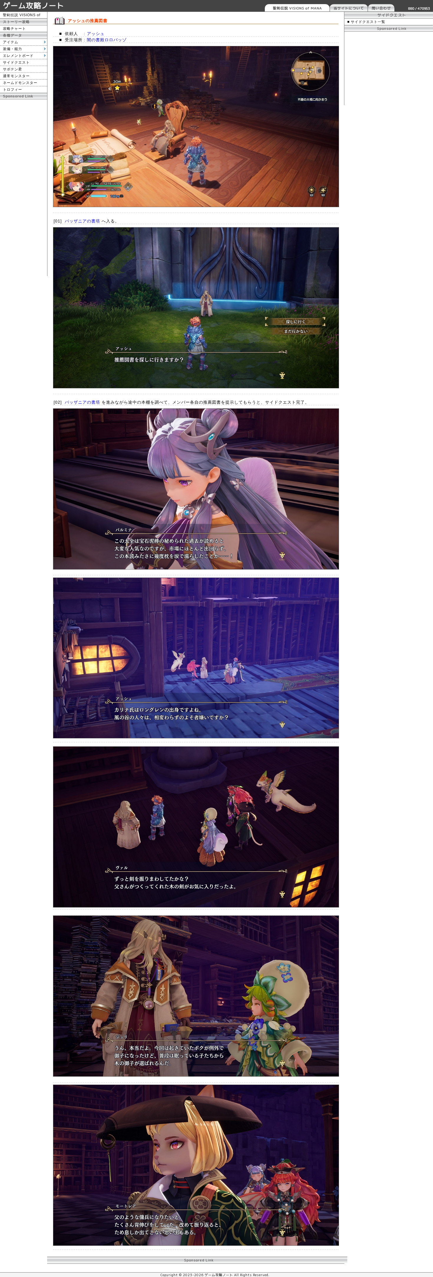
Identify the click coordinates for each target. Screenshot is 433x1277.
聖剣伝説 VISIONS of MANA (297, 8)
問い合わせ (381, 8)
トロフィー (12, 90)
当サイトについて (348, 8)
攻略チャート (14, 29)
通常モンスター (16, 76)
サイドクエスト (16, 62)
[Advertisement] (23, 187)
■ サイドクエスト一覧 (366, 22)
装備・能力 (12, 49)
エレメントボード (18, 56)
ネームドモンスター (20, 83)
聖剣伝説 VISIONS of (21, 15)
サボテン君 (12, 69)
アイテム (10, 42)
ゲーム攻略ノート (33, 5)
